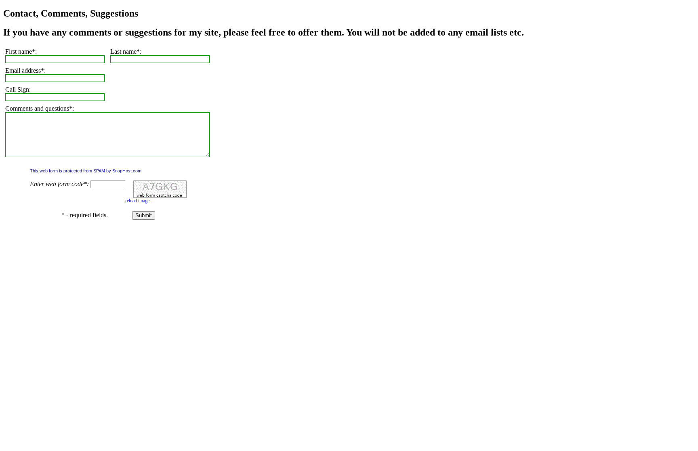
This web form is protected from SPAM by (85, 170)
